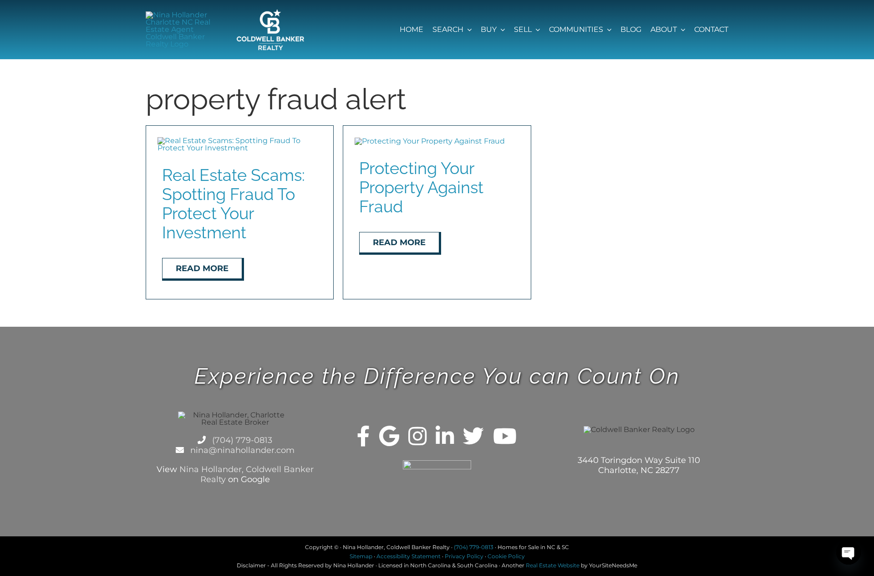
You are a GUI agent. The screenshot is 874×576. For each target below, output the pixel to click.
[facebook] (363, 436)
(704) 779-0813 (241, 440)
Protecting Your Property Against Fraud (421, 187)
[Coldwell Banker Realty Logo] (271, 12)
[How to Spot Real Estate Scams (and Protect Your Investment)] (240, 140)
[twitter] (473, 436)
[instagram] (417, 436)
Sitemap (361, 556)
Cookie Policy (506, 556)
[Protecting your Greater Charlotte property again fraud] (430, 141)
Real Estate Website (552, 565)
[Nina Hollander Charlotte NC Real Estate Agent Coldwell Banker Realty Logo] (179, 14)
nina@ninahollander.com (241, 450)
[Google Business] (389, 436)
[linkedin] (445, 436)
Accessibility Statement (408, 556)
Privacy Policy (464, 556)
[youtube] (505, 436)
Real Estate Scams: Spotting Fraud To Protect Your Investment (233, 203)
